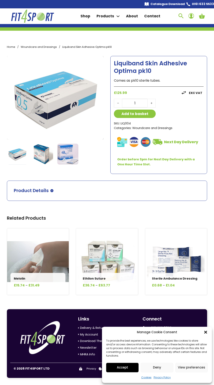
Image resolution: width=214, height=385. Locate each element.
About (132, 16)
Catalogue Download (167, 4)
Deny (157, 367)
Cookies (146, 377)
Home (11, 47)
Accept (122, 367)
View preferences (191, 367)
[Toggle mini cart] (202, 16)
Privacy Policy (162, 377)
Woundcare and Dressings (39, 47)
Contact (152, 16)
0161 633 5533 (203, 4)
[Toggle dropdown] (118, 16)
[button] (206, 332)
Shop (85, 16)
